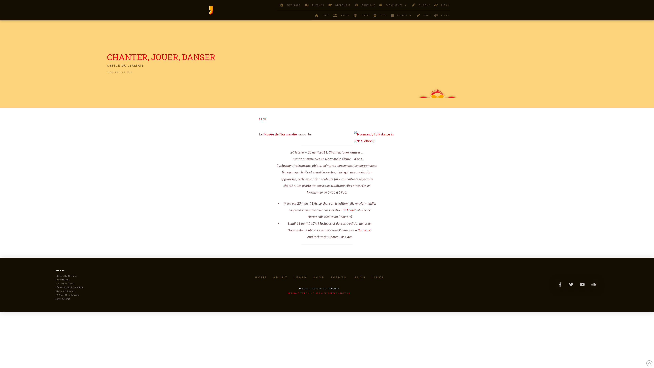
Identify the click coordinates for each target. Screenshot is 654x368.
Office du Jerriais (125, 65)
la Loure (349, 210)
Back (262, 119)
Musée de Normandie (280, 134)
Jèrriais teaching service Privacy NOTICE (319, 293)
